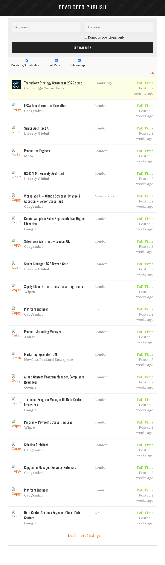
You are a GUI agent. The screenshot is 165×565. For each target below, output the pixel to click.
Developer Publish (83, 7)
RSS (151, 73)
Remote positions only (106, 37)
